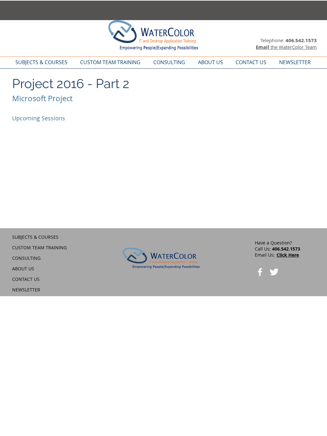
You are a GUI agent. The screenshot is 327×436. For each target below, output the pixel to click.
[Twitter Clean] (274, 272)
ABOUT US (23, 269)
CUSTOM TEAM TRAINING (39, 247)
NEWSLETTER (26, 290)
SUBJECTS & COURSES (35, 237)
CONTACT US (26, 279)
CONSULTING (26, 258)
